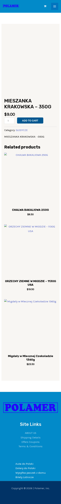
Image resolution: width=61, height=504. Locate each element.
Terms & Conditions (30, 446)
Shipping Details (31, 437)
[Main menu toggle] (54, 6)
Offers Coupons (30, 441)
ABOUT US (30, 432)
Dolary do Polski (25, 468)
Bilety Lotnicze (24, 477)
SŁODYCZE (22, 130)
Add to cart (30, 120)
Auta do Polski (24, 463)
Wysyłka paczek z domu (30, 472)
